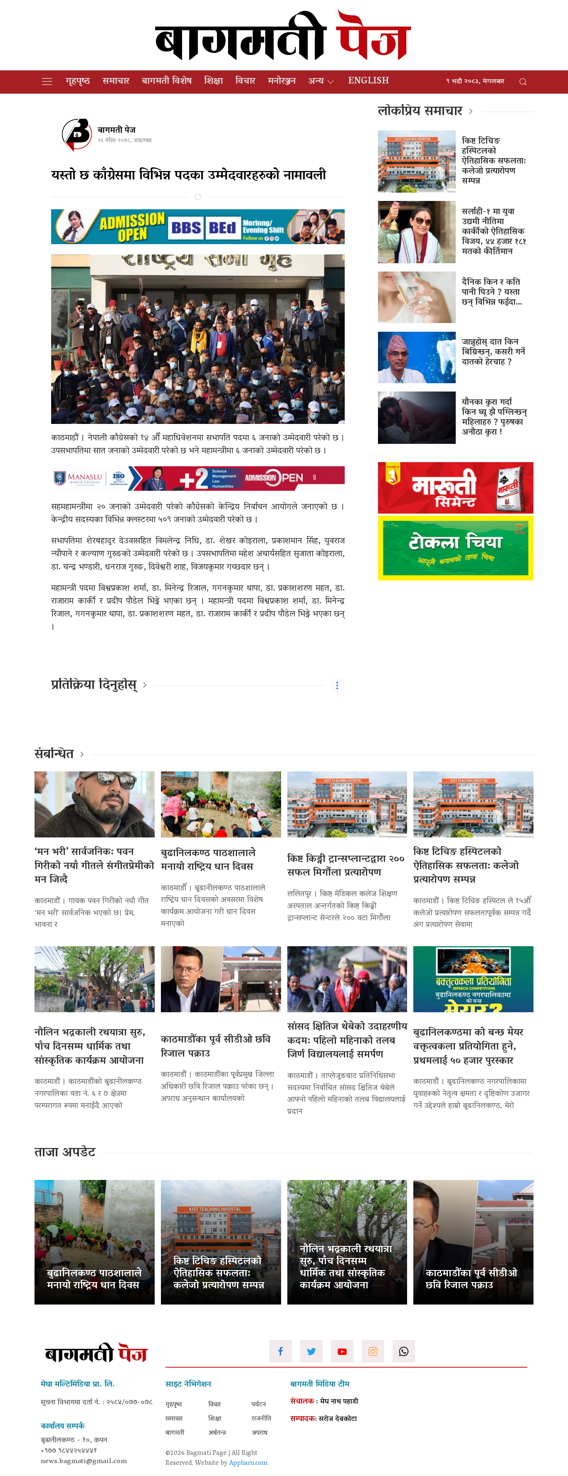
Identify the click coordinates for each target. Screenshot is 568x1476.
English (368, 82)
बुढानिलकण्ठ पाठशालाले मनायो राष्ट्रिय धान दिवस (208, 860)
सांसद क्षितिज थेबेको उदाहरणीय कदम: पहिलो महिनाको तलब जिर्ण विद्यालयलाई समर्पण (347, 1041)
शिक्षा (213, 82)
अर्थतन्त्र (217, 1433)
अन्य (316, 82)
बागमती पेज (117, 131)
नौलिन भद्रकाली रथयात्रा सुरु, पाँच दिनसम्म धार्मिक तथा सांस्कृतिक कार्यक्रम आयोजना (90, 1047)
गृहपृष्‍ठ (78, 82)
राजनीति (261, 1419)
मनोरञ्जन (282, 82)
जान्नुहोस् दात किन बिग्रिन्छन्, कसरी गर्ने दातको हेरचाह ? (493, 352)
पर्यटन (259, 1405)
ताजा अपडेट (65, 1153)
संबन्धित (54, 755)
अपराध (259, 1433)
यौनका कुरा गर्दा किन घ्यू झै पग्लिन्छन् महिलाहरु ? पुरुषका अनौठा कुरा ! (494, 418)
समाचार (116, 82)
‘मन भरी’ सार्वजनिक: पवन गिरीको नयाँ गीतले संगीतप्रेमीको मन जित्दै (94, 866)
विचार (245, 82)
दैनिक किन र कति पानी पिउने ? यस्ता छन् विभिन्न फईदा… (492, 293)
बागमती (174, 1433)
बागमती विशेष (167, 82)
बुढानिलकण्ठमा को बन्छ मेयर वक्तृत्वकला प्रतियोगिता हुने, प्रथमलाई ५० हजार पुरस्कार (468, 1047)
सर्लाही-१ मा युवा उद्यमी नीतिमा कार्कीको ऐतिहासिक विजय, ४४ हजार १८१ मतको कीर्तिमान (494, 232)
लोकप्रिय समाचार (420, 112)
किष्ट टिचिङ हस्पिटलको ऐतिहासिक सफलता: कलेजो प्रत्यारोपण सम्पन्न (494, 161)
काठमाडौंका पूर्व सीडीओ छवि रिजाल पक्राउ (216, 1047)
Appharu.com (248, 1463)
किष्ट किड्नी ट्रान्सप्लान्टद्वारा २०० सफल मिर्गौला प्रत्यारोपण (346, 866)
